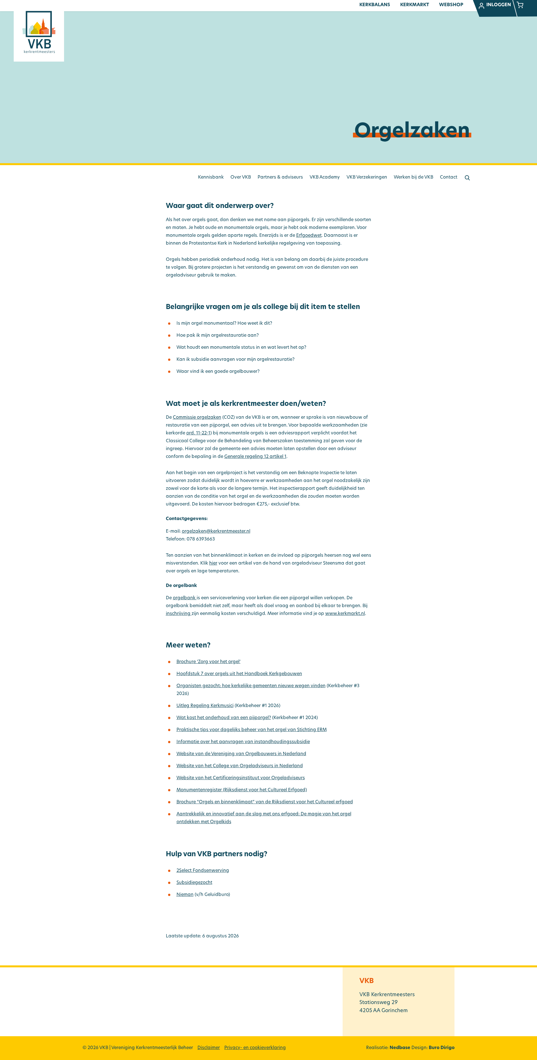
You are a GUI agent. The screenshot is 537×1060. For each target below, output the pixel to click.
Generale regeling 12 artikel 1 (255, 457)
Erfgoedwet (309, 235)
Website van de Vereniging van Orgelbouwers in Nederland (241, 754)
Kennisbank (211, 177)
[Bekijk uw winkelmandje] (520, 6)
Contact (448, 177)
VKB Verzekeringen (367, 177)
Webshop (451, 5)
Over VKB (240, 177)
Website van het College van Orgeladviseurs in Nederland (239, 766)
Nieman (185, 895)
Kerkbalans (374, 5)
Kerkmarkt (414, 5)
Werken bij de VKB (413, 177)
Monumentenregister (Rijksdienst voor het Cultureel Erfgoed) (241, 790)
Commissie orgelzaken (197, 417)
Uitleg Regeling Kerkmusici (205, 706)
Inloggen (498, 5)
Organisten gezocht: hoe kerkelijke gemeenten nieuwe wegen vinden (251, 686)
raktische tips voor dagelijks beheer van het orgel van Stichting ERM (251, 730)
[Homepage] (39, 32)
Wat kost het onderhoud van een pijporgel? (223, 718)
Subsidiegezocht (194, 883)
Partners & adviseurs (280, 177)
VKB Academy (325, 177)
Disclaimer (208, 1048)
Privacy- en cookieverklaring (255, 1048)
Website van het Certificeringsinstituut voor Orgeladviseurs (240, 778)
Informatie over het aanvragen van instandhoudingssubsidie (243, 742)
